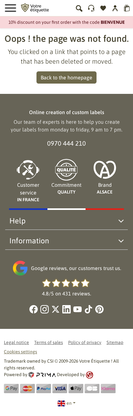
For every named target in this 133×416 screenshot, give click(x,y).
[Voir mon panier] (127, 8)
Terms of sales (48, 342)
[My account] (91, 8)
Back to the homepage (66, 77)
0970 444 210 (66, 143)
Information (29, 240)
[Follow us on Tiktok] (88, 309)
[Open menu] (10, 8)
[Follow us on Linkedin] (66, 309)
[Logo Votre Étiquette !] (35, 7)
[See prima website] (42, 374)
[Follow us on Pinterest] (99, 309)
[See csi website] (89, 374)
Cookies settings (20, 351)
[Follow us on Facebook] (33, 309)
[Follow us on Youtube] (77, 309)
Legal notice (16, 342)
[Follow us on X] (55, 309)
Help (17, 220)
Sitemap (115, 342)
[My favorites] (103, 8)
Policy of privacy (84, 342)
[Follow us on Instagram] (44, 309)
